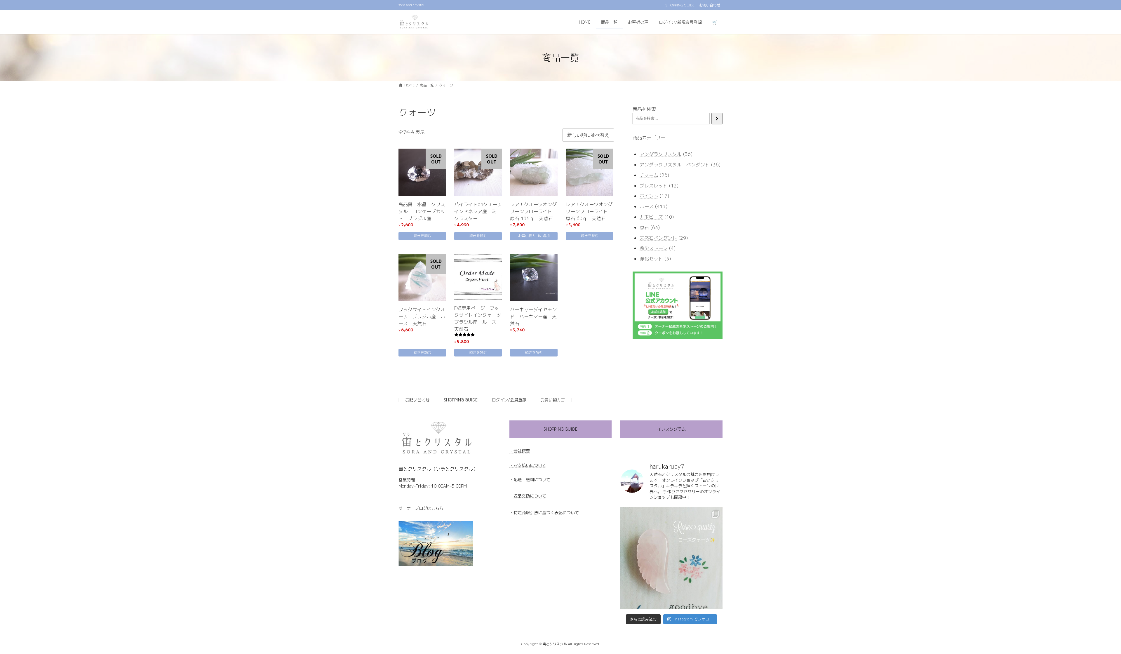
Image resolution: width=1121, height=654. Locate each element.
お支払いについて (529, 465)
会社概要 (521, 451)
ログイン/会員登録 (509, 400)
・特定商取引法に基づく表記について (544, 513)
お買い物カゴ (552, 400)
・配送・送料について (529, 480)
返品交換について (529, 496)
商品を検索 (644, 109)
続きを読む (422, 235)
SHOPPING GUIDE (679, 5)
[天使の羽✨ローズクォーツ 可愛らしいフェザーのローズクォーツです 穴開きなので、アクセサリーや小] (671, 558)
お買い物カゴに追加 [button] (534, 235)
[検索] (717, 118)
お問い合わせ (709, 5)
